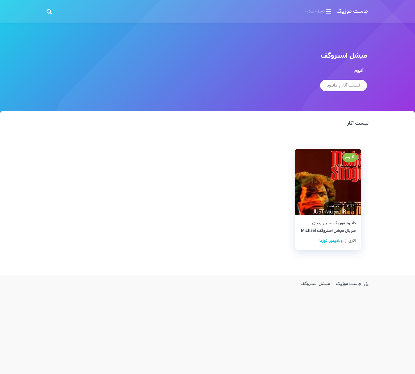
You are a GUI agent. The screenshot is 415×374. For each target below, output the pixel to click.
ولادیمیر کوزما (330, 241)
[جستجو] (49, 11)
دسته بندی (315, 11)
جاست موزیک (352, 11)
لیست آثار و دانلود (343, 85)
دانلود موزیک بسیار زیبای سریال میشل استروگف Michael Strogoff (328, 230)
